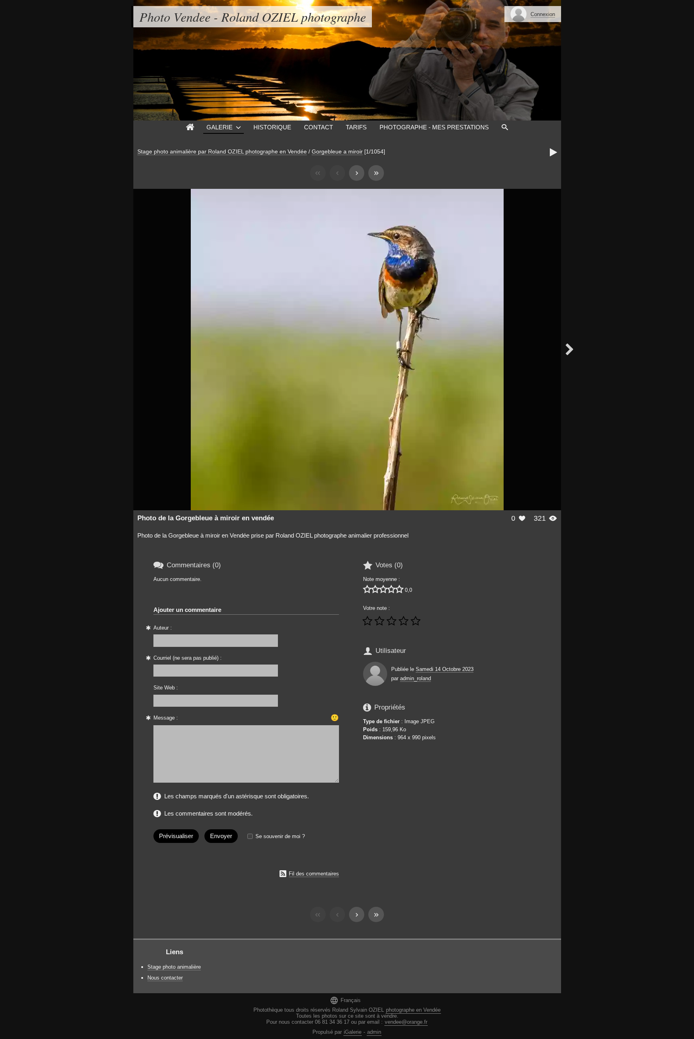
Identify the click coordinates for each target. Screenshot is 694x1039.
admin (374, 1032)
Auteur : (162, 628)
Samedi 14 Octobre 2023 (445, 669)
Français (345, 1000)
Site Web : (165, 688)
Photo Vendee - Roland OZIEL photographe (252, 16)
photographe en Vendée (413, 1010)
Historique (272, 127)
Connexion (543, 14)
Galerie (219, 127)
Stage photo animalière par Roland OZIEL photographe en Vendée (222, 151)
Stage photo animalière (174, 967)
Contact (318, 127)
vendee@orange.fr (406, 1022)
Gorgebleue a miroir (337, 151)
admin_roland (415, 678)
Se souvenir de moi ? (280, 836)
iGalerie (352, 1032)
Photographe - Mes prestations (434, 127)
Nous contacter (165, 978)
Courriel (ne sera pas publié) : (187, 658)
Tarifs (356, 127)
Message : (165, 718)
